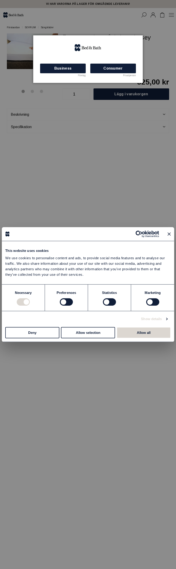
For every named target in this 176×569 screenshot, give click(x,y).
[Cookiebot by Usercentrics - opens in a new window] (139, 234)
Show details (151, 319)
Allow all (144, 333)
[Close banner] (169, 234)
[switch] (66, 302)
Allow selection (88, 333)
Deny (32, 333)
